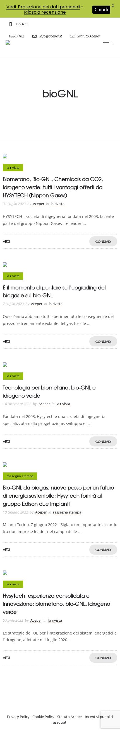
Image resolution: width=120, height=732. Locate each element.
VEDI (6, 241)
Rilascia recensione (45, 12)
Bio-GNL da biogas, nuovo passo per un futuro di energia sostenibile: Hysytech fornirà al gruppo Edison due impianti (58, 495)
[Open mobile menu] (108, 42)
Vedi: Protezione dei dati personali (43, 7)
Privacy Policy (18, 716)
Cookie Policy (43, 716)
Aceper (38, 203)
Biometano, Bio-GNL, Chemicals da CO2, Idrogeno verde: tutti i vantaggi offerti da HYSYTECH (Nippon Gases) (53, 187)
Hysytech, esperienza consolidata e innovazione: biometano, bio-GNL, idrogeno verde (56, 603)
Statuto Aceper (88, 36)
